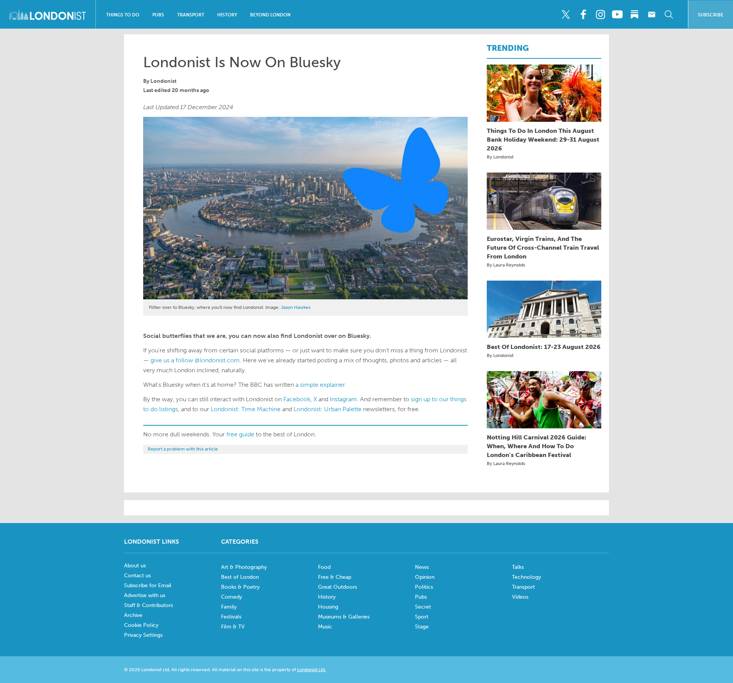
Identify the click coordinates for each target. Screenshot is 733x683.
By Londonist (500, 157)
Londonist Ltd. (311, 669)
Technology (526, 577)
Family (229, 607)
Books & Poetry (240, 587)
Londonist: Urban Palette (328, 409)
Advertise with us (144, 595)
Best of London (240, 577)
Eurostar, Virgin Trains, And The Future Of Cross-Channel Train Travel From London (543, 247)
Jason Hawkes (295, 307)
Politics (424, 587)
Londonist (163, 81)
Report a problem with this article (183, 449)
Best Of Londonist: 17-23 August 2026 (544, 346)
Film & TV (233, 626)
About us (135, 565)
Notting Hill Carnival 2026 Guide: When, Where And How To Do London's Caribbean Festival (536, 446)
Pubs (158, 15)
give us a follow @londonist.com (195, 360)
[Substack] (634, 14)
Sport (421, 617)
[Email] (651, 14)
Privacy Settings (143, 635)
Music (325, 626)
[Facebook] (583, 14)
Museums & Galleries (344, 617)
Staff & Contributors (148, 605)
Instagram (343, 399)
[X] (565, 14)
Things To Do (122, 15)
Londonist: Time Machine (246, 409)
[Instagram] (600, 14)
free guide (240, 434)
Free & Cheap (334, 577)
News (422, 567)
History (227, 15)
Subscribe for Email (147, 585)
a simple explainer (320, 384)
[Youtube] (617, 14)
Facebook (296, 399)
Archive (133, 615)
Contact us (137, 575)
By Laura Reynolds (506, 265)
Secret (423, 607)
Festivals (231, 617)
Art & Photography (244, 567)
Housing (328, 607)
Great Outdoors (337, 587)
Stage (422, 626)
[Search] (668, 14)
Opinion (424, 577)
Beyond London (270, 15)
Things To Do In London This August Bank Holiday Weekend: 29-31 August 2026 (543, 139)
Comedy (231, 597)
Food (324, 567)
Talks (518, 567)
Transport (190, 15)
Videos (520, 597)
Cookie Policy (141, 625)
